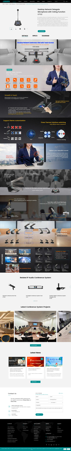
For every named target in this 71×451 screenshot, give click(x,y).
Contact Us (49, 1)
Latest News (35, 353)
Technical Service (60, 430)
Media (38, 1)
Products (14, 1)
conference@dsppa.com (51, 441)
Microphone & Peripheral (12, 441)
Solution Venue (25, 427)
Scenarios (24, 428)
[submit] (64, 1)
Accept (68, 449)
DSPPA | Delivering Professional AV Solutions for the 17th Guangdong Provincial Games (53, 370)
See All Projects (34, 345)
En (67, 1)
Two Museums (36, 436)
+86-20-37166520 (50, 439)
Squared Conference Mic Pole (9, 296)
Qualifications (36, 435)
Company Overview (37, 427)
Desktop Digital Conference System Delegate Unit (57, 297)
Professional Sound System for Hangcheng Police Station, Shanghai (23, 337)
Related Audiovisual (11, 432)
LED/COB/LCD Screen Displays (12, 440)
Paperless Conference (11, 430)
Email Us (61, 393)
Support (43, 1)
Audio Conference (12, 4)
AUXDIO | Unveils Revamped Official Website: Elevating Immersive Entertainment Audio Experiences (16, 370)
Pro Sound (9, 433)
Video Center (48, 430)
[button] (27, 28)
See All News (34, 381)
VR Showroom (36, 440)
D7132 (47, 4)
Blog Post (47, 428)
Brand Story (36, 430)
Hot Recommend (25, 430)
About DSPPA (32, 1)
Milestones (35, 433)
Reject (65, 449)
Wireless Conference (11, 428)
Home (4, 4)
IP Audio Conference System (20, 4)
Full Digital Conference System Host (34, 296)
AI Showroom (36, 438)
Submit (38, 414)
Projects (19, 1)
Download (59, 428)
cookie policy (57, 448)
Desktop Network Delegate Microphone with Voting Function (36, 4)
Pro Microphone (10, 435)
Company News (48, 427)
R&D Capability (36, 432)
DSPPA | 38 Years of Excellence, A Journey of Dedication (34, 369)
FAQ (58, 427)
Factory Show (36, 428)
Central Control (10, 436)
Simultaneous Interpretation (12, 438)
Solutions (25, 1)
